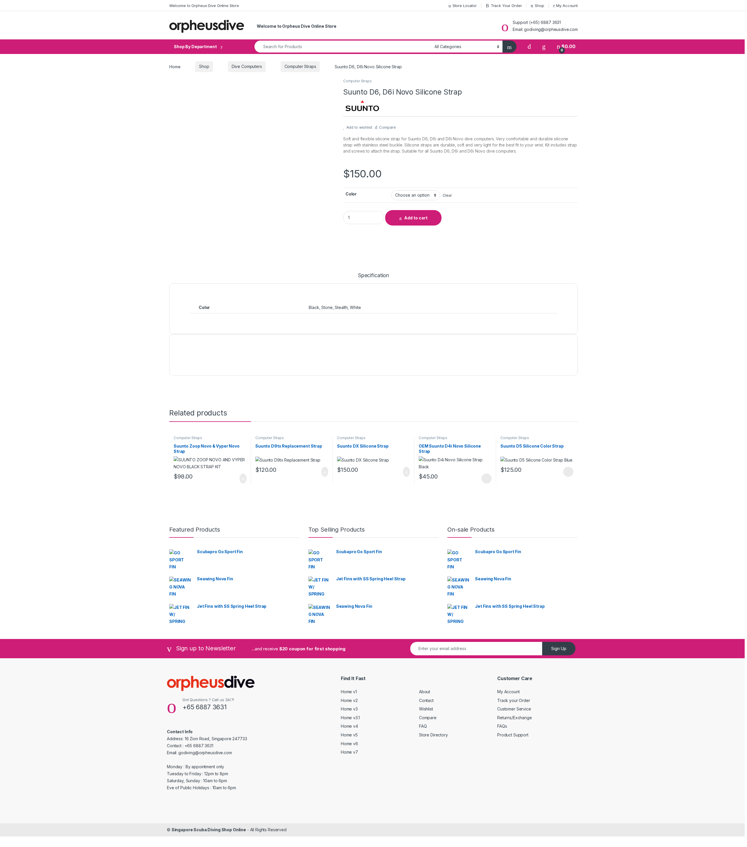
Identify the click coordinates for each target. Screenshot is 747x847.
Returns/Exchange (514, 717)
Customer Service (514, 708)
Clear (447, 195)
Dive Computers (247, 66)
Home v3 (349, 708)
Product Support (512, 734)
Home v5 (349, 734)
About (424, 691)
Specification (373, 275)
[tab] (373, 278)
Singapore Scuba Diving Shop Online (209, 829)
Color (351, 193)
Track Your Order (506, 5)
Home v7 (349, 752)
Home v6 (349, 743)
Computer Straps (300, 66)
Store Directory (433, 734)
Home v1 (349, 691)
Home (174, 66)
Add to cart (415, 217)
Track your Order (513, 700)
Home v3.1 (350, 717)
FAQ (423, 726)
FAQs (502, 726)
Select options (485, 478)
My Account (567, 5)
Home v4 (349, 726)
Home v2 (349, 700)
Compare (387, 127)
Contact (426, 700)
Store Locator (465, 5)
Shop (539, 5)
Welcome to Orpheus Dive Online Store (204, 5)
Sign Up (558, 648)
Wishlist (426, 708)
